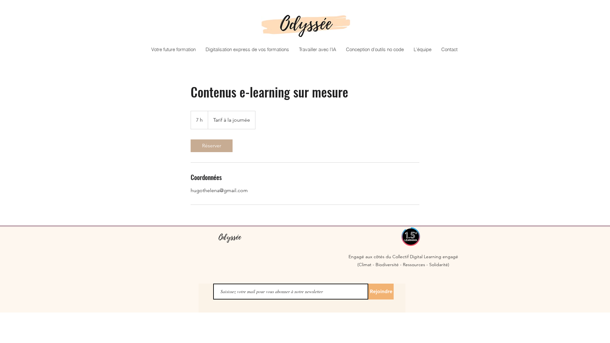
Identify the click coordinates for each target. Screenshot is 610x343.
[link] (212, 145)
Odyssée (229, 237)
